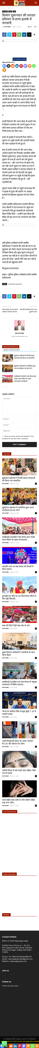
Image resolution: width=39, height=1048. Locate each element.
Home (4, 8)
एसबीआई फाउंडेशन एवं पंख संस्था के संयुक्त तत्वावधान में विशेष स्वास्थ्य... (19, 683)
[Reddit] (13, 66)
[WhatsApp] (19, 34)
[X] (8, 66)
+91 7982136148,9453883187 (20, 957)
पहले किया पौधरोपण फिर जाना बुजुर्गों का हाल (28, 311)
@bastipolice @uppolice (15, 284)
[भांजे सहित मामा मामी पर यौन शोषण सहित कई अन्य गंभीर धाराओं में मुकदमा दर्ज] (19, 788)
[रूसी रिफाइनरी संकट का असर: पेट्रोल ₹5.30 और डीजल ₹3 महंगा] (19, 729)
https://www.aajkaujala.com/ (19, 336)
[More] (34, 34)
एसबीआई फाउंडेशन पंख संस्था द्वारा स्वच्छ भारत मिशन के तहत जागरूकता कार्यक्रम (25, 378)
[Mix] (30, 66)
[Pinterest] (14, 34)
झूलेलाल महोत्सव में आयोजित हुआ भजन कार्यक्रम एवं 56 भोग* (18, 508)
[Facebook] (4, 34)
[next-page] (7, 386)
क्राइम (10, 11)
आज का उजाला (7, 26)
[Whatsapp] (34, 66)
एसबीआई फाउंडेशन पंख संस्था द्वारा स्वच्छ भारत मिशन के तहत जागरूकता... (18, 538)
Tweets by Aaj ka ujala (10, 986)
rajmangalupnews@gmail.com (20, 959)
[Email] (29, 34)
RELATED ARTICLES (10, 347)
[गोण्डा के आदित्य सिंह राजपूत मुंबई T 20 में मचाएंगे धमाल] (19, 700)
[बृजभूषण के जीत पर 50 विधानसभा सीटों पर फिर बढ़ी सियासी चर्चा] (19, 584)
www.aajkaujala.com (18, 961)
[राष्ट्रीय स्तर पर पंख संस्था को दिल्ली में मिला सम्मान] (19, 555)
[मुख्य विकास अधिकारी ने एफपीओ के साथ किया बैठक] (19, 641)
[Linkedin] (24, 34)
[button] (3, 3)
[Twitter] (9, 34)
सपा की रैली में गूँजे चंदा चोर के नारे (16, 625)
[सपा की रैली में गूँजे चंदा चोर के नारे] (19, 614)
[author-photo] (19, 330)
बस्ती (14, 11)
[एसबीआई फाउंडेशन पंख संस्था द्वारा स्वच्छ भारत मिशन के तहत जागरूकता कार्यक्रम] (7, 378)
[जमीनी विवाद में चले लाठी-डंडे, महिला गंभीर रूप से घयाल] (19, 759)
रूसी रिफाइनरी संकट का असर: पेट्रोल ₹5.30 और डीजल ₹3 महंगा (17, 742)
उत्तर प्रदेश (10, 8)
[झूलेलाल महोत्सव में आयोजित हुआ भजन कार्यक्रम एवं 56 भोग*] (7, 368)
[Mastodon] (25, 66)
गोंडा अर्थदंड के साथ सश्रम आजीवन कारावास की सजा (10, 311)
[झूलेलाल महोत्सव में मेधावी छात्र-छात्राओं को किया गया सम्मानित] (7, 358)
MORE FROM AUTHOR (11, 350)
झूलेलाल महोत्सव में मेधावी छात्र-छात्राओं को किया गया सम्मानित (18, 479)
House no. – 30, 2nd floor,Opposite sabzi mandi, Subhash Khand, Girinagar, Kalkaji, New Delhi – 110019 (17, 948)
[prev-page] (3, 386)
